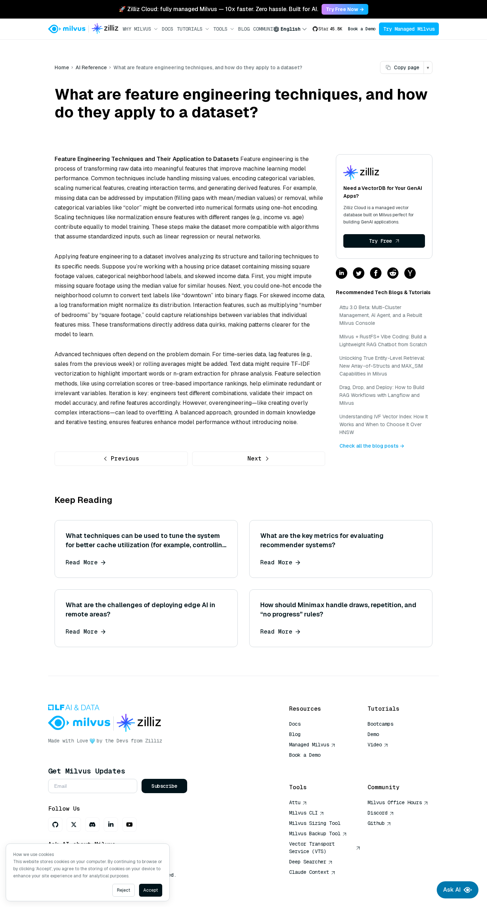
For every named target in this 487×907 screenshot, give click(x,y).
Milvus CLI (303, 813)
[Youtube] (129, 824)
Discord (378, 813)
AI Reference (91, 67)
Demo (373, 734)
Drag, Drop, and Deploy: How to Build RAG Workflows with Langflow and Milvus (381, 395)
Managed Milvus (309, 744)
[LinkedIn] (111, 824)
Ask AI (452, 889)
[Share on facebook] (375, 273)
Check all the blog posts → (371, 446)
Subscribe (164, 786)
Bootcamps (380, 724)
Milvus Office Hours (395, 802)
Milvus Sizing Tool (314, 823)
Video (375, 744)
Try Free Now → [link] (345, 9)
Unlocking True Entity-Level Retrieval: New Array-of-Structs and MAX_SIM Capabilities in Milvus (382, 366)
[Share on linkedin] (341, 273)
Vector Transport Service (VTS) (312, 848)
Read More (82, 562)
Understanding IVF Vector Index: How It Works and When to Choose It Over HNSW (383, 424)
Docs (167, 29)
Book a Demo (361, 29)
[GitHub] (55, 824)
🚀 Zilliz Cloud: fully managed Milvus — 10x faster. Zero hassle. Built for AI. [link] (218, 9)
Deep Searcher (307, 861)
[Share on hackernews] (410, 273)
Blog (244, 29)
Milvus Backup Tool (314, 833)
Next (254, 458)
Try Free (380, 241)
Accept (150, 890)
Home (62, 67)
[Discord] (92, 824)
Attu (295, 802)
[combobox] (290, 28)
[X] (74, 824)
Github (376, 823)
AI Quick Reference (314, 765)
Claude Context (309, 872)
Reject (123, 890)
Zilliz (153, 740)
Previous (125, 458)
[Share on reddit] (393, 273)
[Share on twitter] (358, 273)
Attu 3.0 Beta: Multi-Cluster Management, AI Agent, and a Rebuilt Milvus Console (380, 315)
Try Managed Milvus (409, 29)
